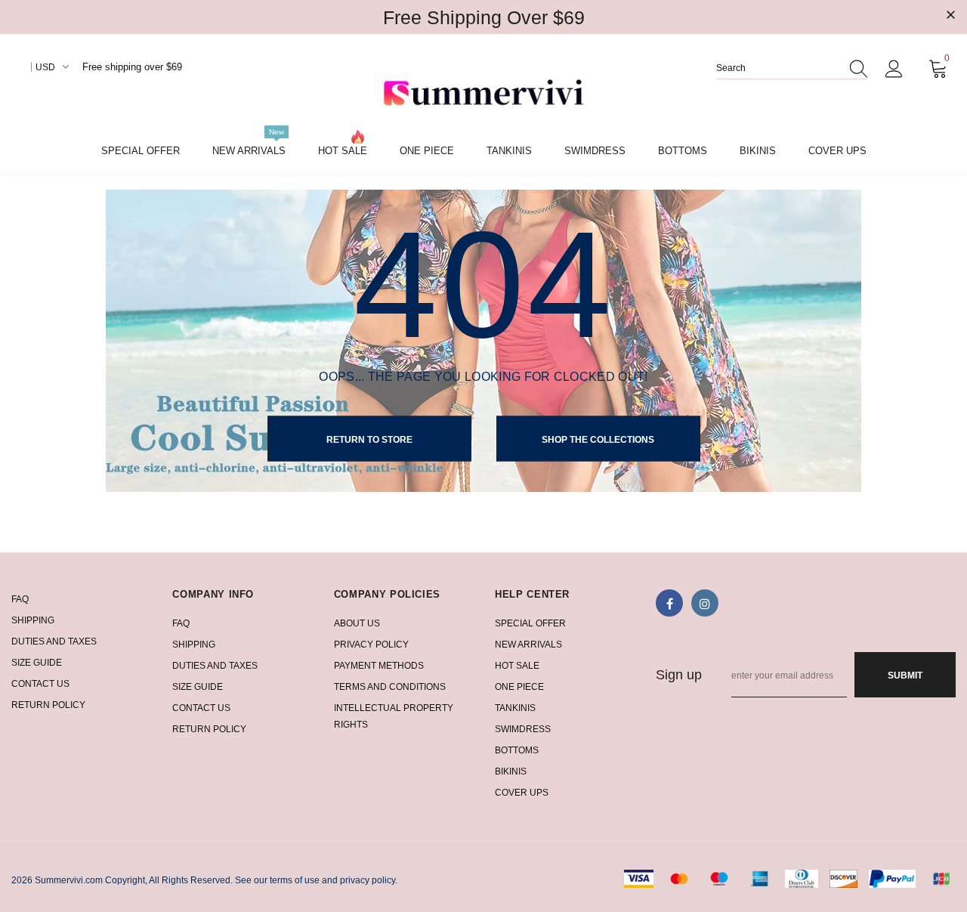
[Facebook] (669, 603)
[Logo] (483, 94)
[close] (950, 15)
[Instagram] (704, 603)
